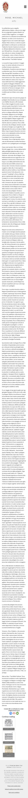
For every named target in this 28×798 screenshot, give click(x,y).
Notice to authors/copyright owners (14, 789)
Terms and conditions (14, 792)
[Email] (17, 713)
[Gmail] (14, 713)
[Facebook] (10, 713)
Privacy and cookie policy (14, 786)
